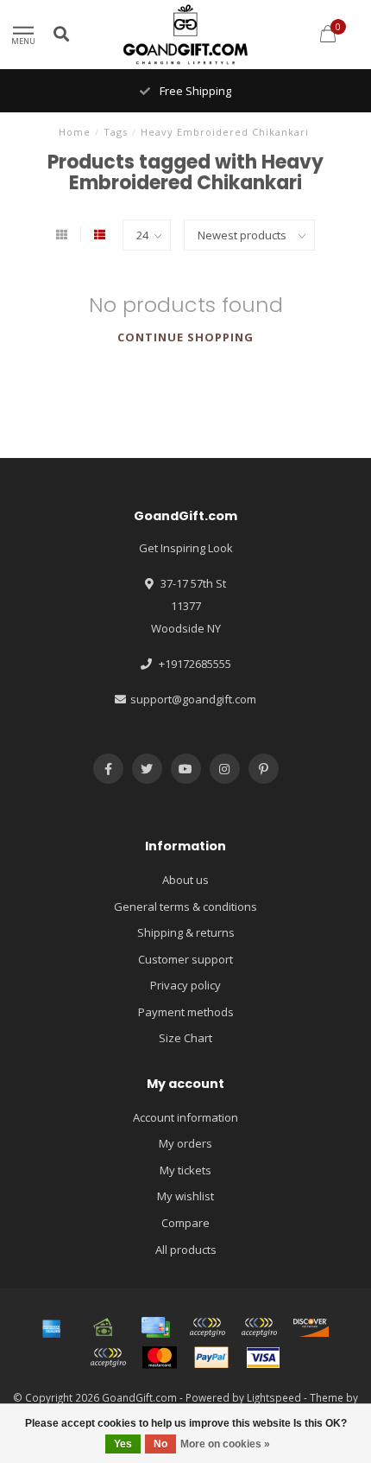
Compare (185, 1223)
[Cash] (103, 1327)
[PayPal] (211, 1358)
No (160, 1444)
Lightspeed (274, 1397)
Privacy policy (185, 985)
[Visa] (263, 1358)
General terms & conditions (185, 906)
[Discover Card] (310, 1327)
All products (186, 1249)
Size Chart (185, 1038)
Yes (123, 1444)
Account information (185, 1117)
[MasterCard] (159, 1358)
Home (75, 131)
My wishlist (185, 1196)
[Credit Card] (155, 1327)
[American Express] (51, 1327)
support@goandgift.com (193, 699)
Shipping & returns (186, 932)
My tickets (185, 1170)
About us (185, 879)
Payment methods (186, 1012)
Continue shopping (185, 337)
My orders (185, 1143)
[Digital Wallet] (207, 1327)
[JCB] (107, 1358)
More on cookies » (225, 1444)
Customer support (185, 959)
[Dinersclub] (258, 1327)
